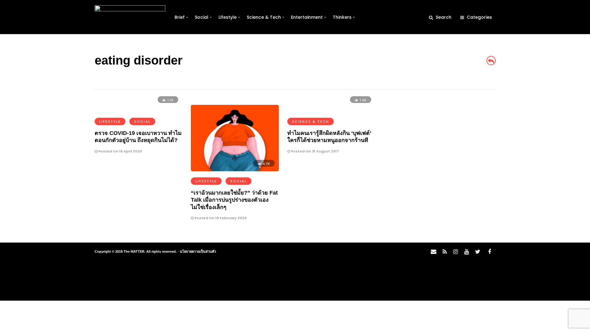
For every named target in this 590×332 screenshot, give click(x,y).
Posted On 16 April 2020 (119, 151)
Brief (180, 17)
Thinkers (342, 17)
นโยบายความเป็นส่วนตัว (198, 251)
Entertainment (307, 17)
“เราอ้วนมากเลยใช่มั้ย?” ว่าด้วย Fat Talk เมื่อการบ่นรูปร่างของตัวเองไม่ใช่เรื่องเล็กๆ (234, 200)
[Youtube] (466, 252)
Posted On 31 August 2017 (314, 151)
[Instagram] (455, 252)
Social (201, 17)
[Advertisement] (441, 143)
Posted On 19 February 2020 (220, 217)
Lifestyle (227, 17)
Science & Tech (264, 17)
